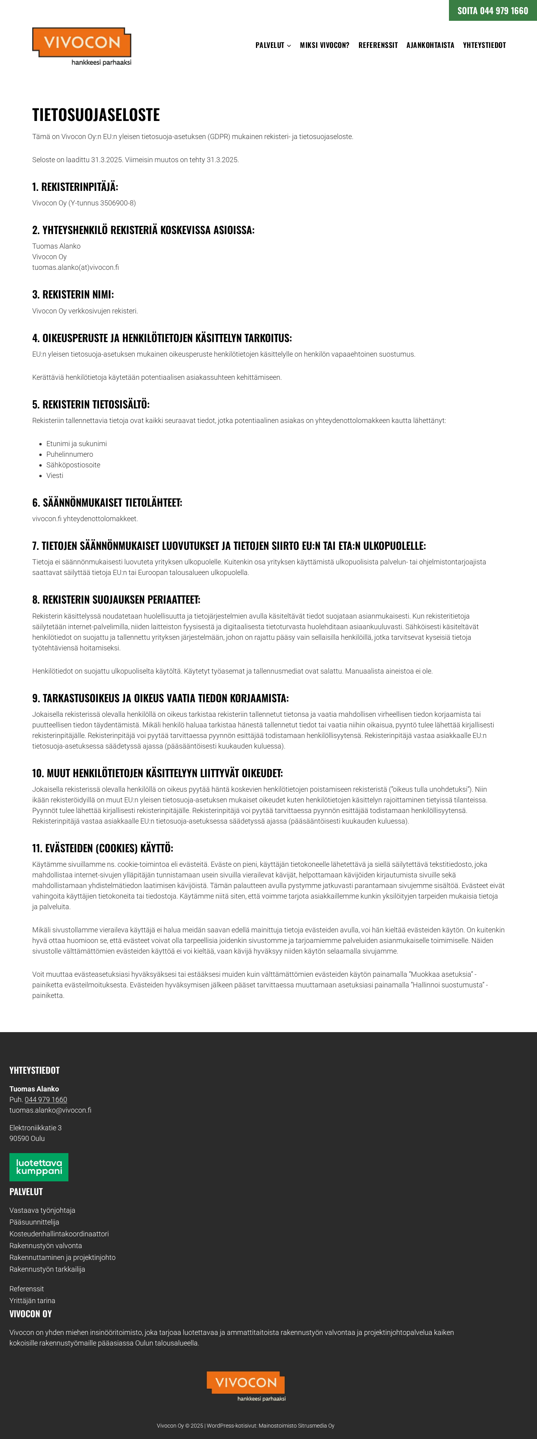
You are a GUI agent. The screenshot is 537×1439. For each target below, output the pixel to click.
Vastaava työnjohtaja (42, 1210)
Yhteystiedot (484, 45)
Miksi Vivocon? (325, 45)
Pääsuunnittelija (34, 1222)
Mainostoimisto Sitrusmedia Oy (297, 1426)
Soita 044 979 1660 (493, 10)
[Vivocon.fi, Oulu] (246, 1383)
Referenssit (378, 45)
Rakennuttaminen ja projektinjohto (62, 1257)
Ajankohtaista (430, 45)
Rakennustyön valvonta (45, 1245)
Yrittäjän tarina (32, 1300)
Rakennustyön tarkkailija (47, 1269)
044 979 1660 (46, 1099)
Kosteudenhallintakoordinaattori (59, 1234)
